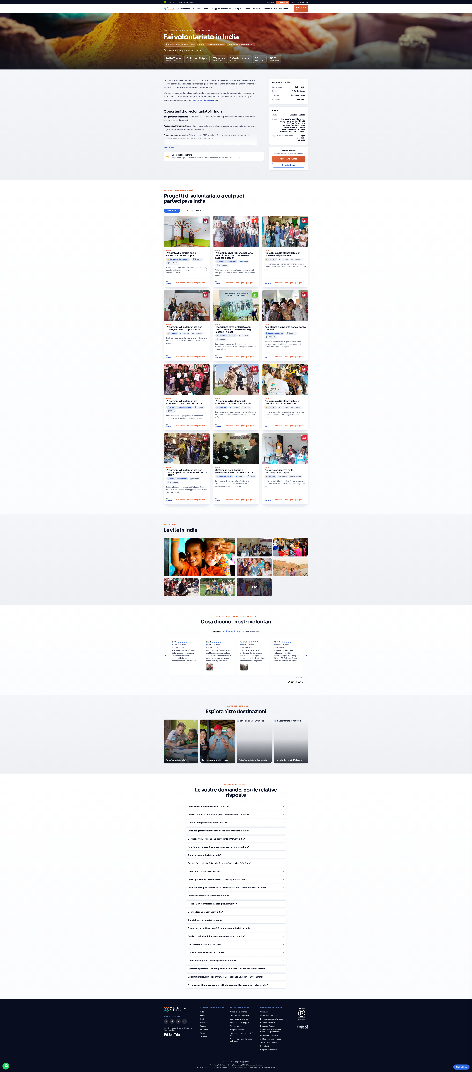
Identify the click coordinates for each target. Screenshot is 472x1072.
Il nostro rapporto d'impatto (271, 1019)
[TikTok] (178, 1021)
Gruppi (238, 9)
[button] (165, 656)
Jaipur (198, 211)
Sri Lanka (204, 1030)
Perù (202, 1019)
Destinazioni (184, 9)
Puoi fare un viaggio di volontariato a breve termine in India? (218, 847)
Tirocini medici (270, 9)
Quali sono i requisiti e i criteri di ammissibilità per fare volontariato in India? (227, 887)
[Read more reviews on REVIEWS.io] (295, 682)
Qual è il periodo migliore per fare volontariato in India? (216, 936)
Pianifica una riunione (186, 2)
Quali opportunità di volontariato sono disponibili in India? (218, 879)
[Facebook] (166, 1021)
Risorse (256, 9)
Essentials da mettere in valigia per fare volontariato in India (219, 928)
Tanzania (203, 1033)
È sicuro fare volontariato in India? (205, 912)
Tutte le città (172, 211)
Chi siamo (283, 9)
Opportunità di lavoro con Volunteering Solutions (270, 1031)
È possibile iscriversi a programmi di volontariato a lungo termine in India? (225, 977)
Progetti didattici (237, 1030)
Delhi (186, 211)
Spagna (203, 1026)
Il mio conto (304, 2)
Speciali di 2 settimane (239, 1015)
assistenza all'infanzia (239, 1019)
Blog (293, 2)
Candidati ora (301, 8)
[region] (236, 656)
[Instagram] (172, 1021)
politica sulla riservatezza (270, 1039)
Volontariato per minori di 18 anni (241, 1034)
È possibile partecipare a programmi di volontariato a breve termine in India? (227, 968)
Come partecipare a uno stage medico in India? (212, 960)
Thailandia (204, 1037)
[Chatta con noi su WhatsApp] (5, 1066)
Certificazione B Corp (269, 1015)
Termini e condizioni (268, 1042)
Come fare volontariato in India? (204, 855)
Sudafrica (204, 1022)
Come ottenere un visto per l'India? (206, 952)
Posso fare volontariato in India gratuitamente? (212, 904)
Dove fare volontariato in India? (204, 871)
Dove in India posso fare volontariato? (207, 822)
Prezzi (247, 9)
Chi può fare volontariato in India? (205, 944)
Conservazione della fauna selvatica (241, 1040)
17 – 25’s (196, 9)
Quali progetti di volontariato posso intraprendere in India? (218, 830)
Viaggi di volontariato (222, 9)
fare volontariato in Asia (203, 100)
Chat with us (461, 1067)
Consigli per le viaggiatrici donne (205, 920)
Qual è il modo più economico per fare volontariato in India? (218, 814)
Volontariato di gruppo (239, 1022)
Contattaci (284, 2)
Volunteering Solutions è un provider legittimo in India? (216, 839)
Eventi (205, 9)
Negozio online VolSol (269, 1050)
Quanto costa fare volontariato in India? (208, 806)
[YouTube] (184, 1021)
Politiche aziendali (267, 1022)
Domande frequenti (268, 1026)
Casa (166, 31)
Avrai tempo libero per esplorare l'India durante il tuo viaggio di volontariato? (228, 985)
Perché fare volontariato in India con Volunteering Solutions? (219, 863)
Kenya (202, 1015)
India (202, 1012)
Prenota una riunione (289, 159)
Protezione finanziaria (269, 1035)
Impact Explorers (242, 1062)
